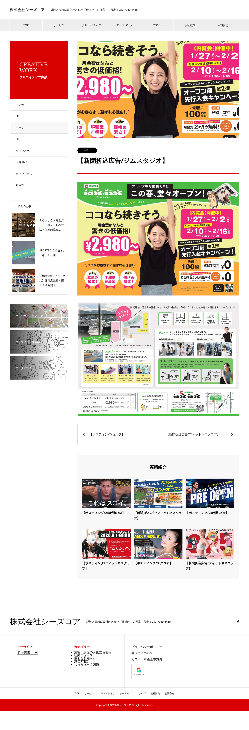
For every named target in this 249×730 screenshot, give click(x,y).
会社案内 (190, 25)
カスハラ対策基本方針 (146, 659)
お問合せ (222, 25)
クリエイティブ (91, 25)
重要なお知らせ (85, 658)
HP (17, 139)
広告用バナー (24, 162)
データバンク (124, 25)
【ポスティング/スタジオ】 (153, 563)
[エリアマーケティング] (39, 325)
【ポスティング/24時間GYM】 (103, 513)
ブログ (157, 25)
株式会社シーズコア (27, 10)
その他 (20, 105)
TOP (26, 25)
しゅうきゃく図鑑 (86, 664)
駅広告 (20, 185)
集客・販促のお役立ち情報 (92, 652)
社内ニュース (83, 655)
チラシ (20, 127)
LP (17, 116)
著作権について (142, 653)
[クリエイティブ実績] (39, 351)
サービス (58, 25)
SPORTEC (81, 661)
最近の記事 (24, 206)
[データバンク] (39, 377)
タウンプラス (24, 173)
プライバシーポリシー (146, 647)
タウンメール (24, 150)
